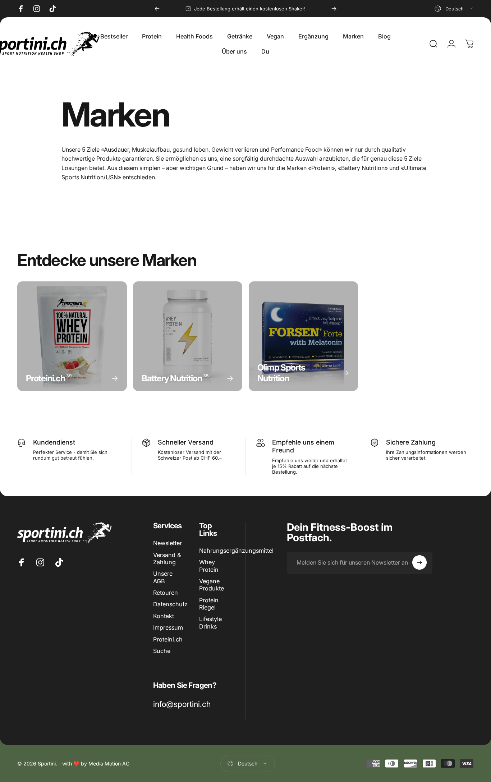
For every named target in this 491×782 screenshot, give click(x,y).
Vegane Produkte (211, 585)
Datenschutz (170, 604)
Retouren (165, 592)
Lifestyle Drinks (210, 623)
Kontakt (163, 616)
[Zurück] (157, 8)
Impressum (168, 627)
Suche (161, 650)
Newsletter (167, 543)
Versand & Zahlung (167, 558)
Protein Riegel (209, 604)
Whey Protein (209, 565)
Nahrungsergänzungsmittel (236, 550)
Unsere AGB (163, 577)
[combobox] (454, 8)
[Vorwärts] (334, 8)
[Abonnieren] (419, 562)
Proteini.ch (168, 639)
